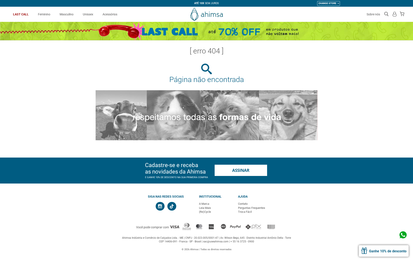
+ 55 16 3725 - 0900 (242, 241)
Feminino (44, 14)
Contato (243, 203)
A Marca (204, 203)
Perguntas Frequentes (251, 207)
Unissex (88, 14)
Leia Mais (205, 207)
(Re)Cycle (205, 211)
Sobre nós (373, 14)
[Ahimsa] (206, 14)
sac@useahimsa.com (216, 241)
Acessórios (110, 14)
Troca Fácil (245, 211)
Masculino (66, 14)
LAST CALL (21, 14)
